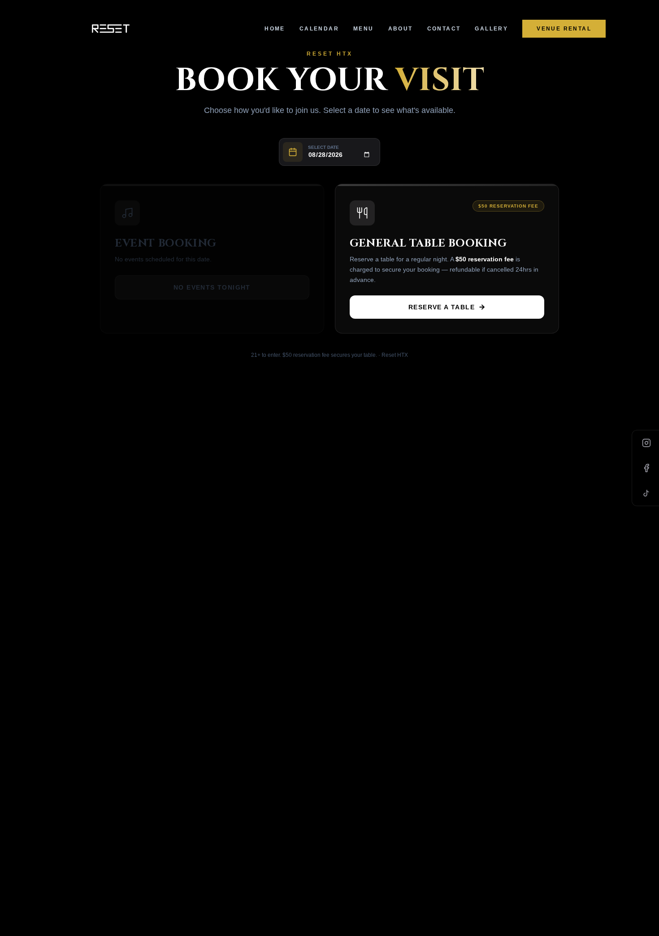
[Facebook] (646, 468)
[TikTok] (646, 493)
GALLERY (491, 29)
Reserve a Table (441, 307)
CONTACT (444, 29)
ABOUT (400, 29)
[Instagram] (646, 443)
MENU (363, 29)
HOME (274, 29)
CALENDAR (319, 29)
